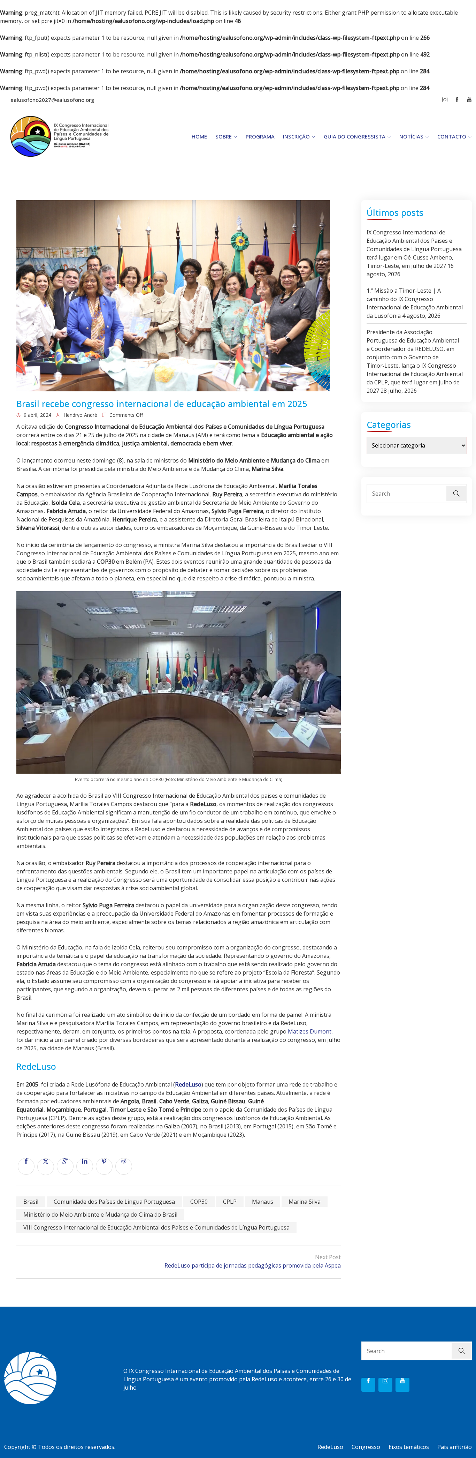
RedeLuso (188, 1084)
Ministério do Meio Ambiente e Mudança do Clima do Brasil (100, 1214)
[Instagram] (385, 1385)
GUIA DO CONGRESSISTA (354, 136)
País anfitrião (454, 1447)
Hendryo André (79, 415)
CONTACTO (451, 136)
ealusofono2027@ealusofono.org (52, 99)
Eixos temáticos (409, 1447)
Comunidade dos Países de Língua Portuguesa (114, 1201)
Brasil (30, 1201)
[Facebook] (368, 1385)
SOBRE (223, 136)
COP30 (199, 1201)
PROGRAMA (260, 136)
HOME (199, 136)
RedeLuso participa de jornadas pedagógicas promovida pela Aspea (252, 1265)
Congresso (366, 1447)
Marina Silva (305, 1201)
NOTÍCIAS (411, 136)
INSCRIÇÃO (296, 136)
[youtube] (402, 1385)
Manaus (262, 1201)
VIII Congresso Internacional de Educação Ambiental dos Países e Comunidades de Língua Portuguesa (156, 1227)
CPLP (230, 1201)
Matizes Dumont (309, 1031)
